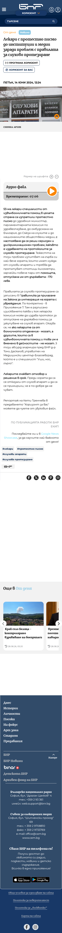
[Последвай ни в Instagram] (35, 927)
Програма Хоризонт (23, 62)
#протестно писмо (30, 448)
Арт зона (10, 730)
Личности (11, 714)
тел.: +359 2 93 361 (31, 799)
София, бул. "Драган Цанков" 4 (31, 795)
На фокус (10, 725)
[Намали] (57, 177)
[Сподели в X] (36, 477)
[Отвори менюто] (4, 9)
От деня (9, 32)
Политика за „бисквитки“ (31, 907)
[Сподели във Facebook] (29, 477)
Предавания (12, 741)
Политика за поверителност (31, 900)
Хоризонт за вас (21, 69)
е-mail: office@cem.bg (31, 833)
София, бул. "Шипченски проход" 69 (31, 819)
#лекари (7, 448)
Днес (7, 703)
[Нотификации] (51, 10)
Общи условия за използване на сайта (31, 892)
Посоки (9, 719)
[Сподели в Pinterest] (50, 477)
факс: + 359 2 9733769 (31, 829)
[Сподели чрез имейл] (58, 477)
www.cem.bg (31, 837)
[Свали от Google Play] (40, 880)
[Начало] (31, 6)
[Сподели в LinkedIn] (43, 477)
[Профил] (58, 10)
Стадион (10, 736)
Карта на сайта (31, 915)
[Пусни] (52, 191)
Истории (10, 708)
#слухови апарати (14, 454)
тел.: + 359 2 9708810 (31, 825)
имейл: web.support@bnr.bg (31, 803)
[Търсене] (53, 21)
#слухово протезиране (17, 459)
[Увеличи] (51, 177)
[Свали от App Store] (22, 880)
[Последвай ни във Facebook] (26, 927)
